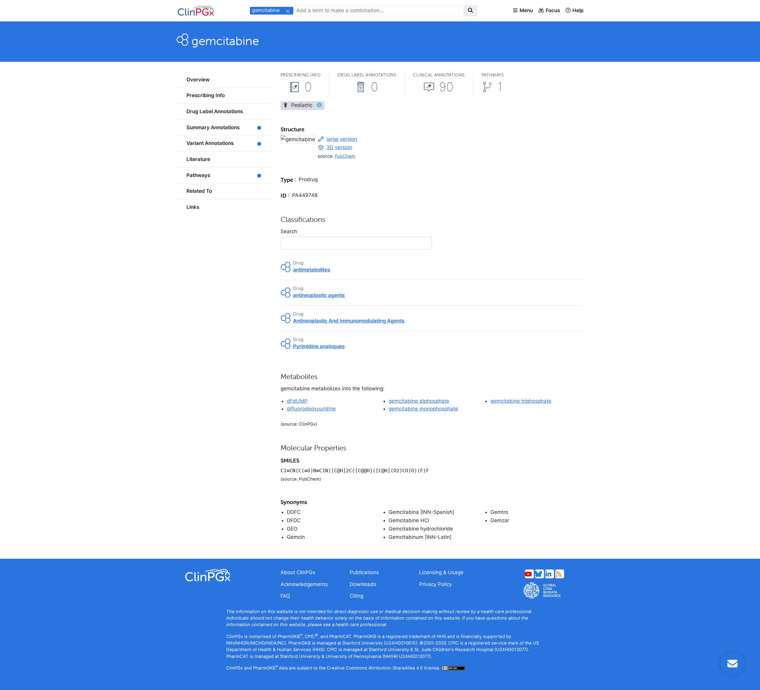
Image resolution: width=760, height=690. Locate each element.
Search (289, 231)
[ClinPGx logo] (224, 575)
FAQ (285, 596)
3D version (339, 147)
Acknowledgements (304, 584)
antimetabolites (311, 270)
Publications (364, 572)
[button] (522, 11)
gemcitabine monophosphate (423, 409)
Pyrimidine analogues (319, 346)
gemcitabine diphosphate (419, 401)
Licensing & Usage (441, 572)
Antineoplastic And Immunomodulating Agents (348, 321)
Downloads (363, 584)
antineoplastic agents (319, 295)
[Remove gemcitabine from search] (287, 10)
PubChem (345, 156)
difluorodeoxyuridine (311, 409)
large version (342, 139)
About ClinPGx (298, 572)
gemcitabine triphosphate (520, 401)
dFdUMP (297, 401)
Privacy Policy (435, 584)
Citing (356, 596)
